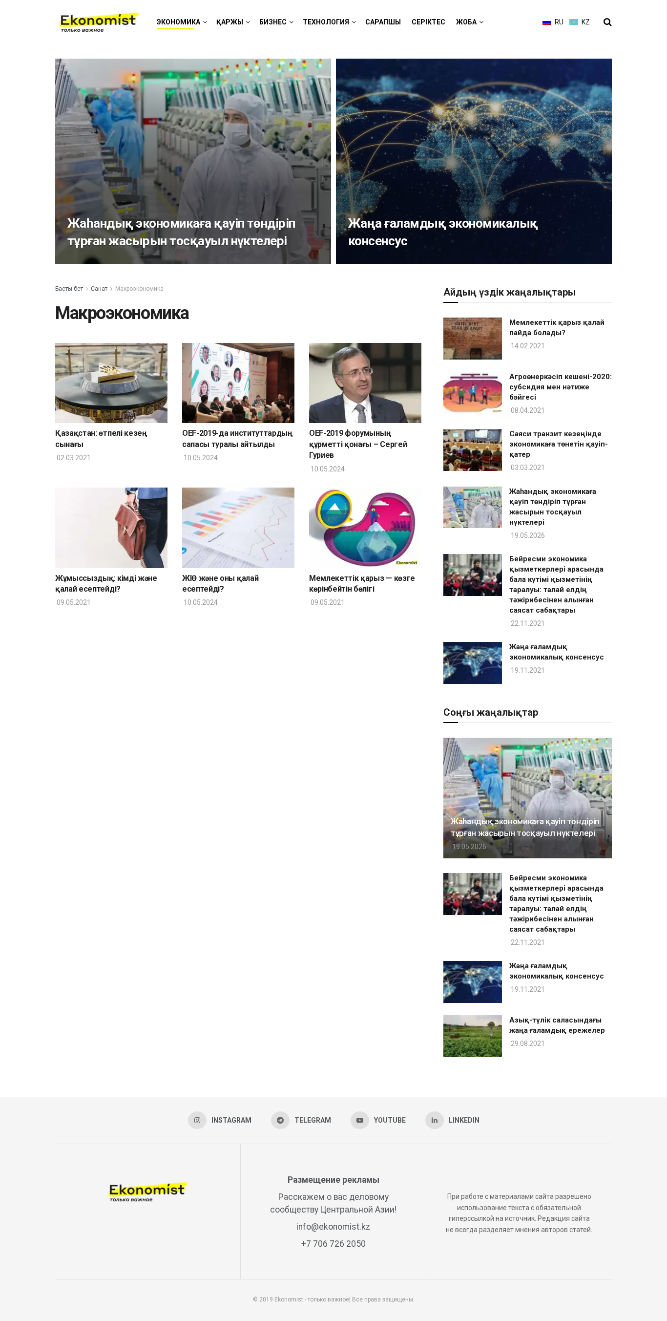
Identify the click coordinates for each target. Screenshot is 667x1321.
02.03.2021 (73, 458)
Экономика (178, 22)
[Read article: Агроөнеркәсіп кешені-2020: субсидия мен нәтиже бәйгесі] (472, 393)
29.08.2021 (527, 1043)
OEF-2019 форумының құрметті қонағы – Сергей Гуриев (358, 444)
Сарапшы (383, 22)
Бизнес (273, 22)
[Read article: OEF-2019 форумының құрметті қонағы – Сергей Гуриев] (365, 383)
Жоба (466, 22)
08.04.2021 (527, 410)
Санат (99, 288)
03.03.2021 (527, 467)
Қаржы (229, 22)
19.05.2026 (85, 260)
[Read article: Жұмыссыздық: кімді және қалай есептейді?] (111, 528)
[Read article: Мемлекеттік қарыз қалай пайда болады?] (472, 339)
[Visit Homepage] (99, 22)
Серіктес (428, 22)
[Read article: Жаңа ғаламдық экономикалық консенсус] (472, 663)
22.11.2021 (527, 623)
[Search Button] (608, 22)
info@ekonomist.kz (333, 1227)
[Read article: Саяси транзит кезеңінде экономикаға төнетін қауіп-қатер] (472, 450)
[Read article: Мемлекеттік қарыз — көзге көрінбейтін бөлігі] (365, 528)
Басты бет (69, 288)
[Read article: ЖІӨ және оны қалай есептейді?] (238, 528)
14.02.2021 (527, 346)
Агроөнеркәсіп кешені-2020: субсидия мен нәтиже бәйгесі (560, 387)
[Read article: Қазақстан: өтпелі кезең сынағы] (111, 383)
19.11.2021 (366, 260)
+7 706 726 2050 (333, 1244)
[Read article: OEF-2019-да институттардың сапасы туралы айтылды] (238, 383)
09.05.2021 (73, 602)
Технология (326, 22)
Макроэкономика (139, 288)
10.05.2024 (200, 458)
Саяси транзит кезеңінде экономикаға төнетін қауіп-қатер (558, 444)
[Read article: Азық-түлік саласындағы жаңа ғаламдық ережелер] (472, 1036)
